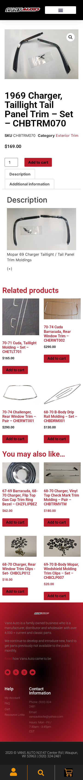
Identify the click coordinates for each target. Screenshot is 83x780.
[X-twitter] (16, 672)
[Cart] (68, 772)
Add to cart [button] (15, 370)
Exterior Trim (67, 135)
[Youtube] (33, 672)
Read (8, 658)
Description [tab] (19, 174)
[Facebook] (8, 672)
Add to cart (38, 162)
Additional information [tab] (29, 184)
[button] (60, 10)
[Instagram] (24, 672)
